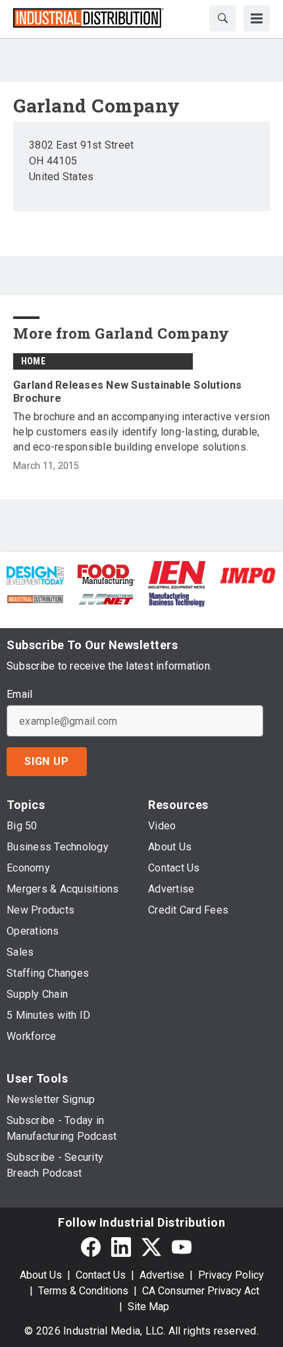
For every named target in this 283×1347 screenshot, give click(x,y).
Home (33, 361)
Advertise (162, 1275)
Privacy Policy (231, 1275)
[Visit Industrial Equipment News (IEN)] (176, 574)
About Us (41, 1275)
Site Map (148, 1306)
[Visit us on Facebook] (91, 1247)
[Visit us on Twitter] (151, 1247)
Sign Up (46, 761)
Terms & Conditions (83, 1291)
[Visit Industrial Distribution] (35, 598)
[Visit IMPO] (247, 574)
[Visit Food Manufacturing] (107, 574)
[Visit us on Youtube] (182, 1247)
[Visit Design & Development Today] (35, 574)
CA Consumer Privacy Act (200, 1291)
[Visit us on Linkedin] (121, 1247)
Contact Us (101, 1275)
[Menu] (257, 18)
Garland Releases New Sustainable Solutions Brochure (127, 391)
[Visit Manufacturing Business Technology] (176, 598)
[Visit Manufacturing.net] (106, 598)
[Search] (222, 18)
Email (19, 694)
